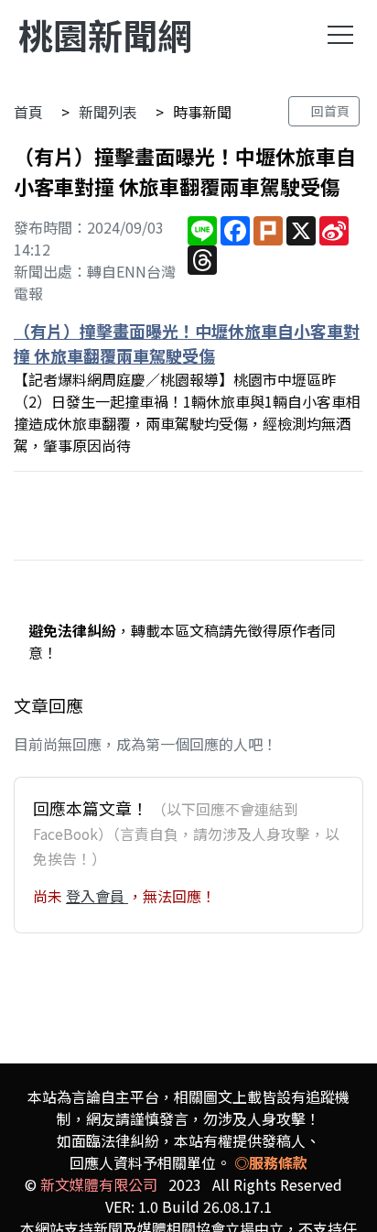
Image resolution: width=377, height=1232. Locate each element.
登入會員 (97, 896)
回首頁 (329, 111)
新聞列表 (108, 112)
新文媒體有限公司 (98, 1184)
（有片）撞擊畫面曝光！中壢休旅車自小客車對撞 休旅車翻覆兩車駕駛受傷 (187, 343)
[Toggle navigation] (340, 35)
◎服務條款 (270, 1162)
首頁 (28, 112)
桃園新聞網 (105, 34)
